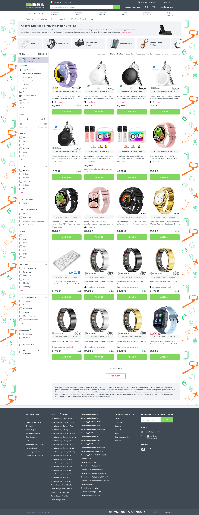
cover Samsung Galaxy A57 (61, 463)
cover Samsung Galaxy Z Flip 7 (62, 422)
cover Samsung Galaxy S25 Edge (63, 452)
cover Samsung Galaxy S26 (61, 430)
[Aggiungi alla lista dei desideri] (78, 63)
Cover (117, 419)
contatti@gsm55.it (151, 432)
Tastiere (26, 84)
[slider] (20, 124)
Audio (117, 433)
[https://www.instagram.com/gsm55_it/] (149, 449)
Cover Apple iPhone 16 (89, 414)
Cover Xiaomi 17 (87, 459)
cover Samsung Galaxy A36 (61, 466)
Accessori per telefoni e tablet (37, 19)
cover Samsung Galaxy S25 (61, 441)
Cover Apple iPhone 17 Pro (91, 444)
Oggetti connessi (86, 19)
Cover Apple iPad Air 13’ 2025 (92, 451)
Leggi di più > (126, 32)
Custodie (118, 422)
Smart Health (28, 81)
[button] (67, 101)
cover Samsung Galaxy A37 (61, 470)
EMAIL (70, 2)
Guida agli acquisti (33, 452)
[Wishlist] (153, 7)
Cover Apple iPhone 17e (90, 436)
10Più (21, 107)
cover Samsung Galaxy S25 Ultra (63, 448)
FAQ (27, 419)
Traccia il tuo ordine (33, 422)
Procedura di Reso (33, 433)
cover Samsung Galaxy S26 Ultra (63, 437)
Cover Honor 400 (88, 484)
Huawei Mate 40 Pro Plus (68, 19)
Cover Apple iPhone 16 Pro (91, 425)
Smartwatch (27, 77)
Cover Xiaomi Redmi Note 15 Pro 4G (94, 477)
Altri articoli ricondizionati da (98, 170)
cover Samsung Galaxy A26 (61, 474)
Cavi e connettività (122, 437)
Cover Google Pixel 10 (59, 500)
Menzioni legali (31, 448)
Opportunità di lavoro (34, 455)
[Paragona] (74, 63)
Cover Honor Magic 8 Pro (90, 495)
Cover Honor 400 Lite (89, 488)
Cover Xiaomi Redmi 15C (90, 466)
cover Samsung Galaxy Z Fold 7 (63, 426)
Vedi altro (115, 376)
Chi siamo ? (30, 426)
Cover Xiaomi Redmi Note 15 (92, 470)
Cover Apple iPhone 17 (89, 433)
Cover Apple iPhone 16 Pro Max (93, 429)
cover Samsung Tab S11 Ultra (61, 419)
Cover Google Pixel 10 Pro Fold (62, 485)
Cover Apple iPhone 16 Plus (91, 422)
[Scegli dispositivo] (46, 60)
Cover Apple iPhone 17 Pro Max (93, 447)
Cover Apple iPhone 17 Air (90, 440)
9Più (21, 160)
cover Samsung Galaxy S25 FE (62, 455)
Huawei (54, 19)
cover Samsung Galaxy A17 (61, 477)
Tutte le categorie (33, 13)
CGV (27, 441)
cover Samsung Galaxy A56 (61, 459)
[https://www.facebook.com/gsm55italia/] (143, 449)
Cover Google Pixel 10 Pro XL (61, 489)
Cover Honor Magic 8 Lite (91, 492)
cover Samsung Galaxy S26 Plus (63, 433)
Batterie (118, 426)
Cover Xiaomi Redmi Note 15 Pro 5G (94, 473)
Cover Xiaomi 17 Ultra (89, 462)
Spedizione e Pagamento (35, 444)
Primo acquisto (32, 430)
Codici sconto (31, 437)
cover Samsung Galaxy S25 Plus (63, 444)
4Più (21, 290)
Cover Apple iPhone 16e (90, 418)
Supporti (118, 430)
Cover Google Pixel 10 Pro (60, 492)
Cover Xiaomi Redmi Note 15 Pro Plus (95, 481)
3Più (25, 88)
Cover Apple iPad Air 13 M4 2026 (93, 455)
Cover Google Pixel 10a (59, 496)
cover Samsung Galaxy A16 (61, 481)
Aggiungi (66, 112)
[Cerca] (116, 7)
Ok (167, 420)
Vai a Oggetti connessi (32, 73)
